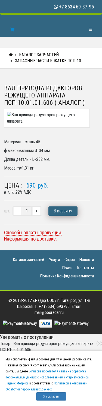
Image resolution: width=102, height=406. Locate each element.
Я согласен (51, 396)
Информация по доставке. (30, 239)
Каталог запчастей (39, 54)
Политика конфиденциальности (67, 276)
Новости (86, 259)
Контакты (85, 267)
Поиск (67, 267)
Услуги (54, 259)
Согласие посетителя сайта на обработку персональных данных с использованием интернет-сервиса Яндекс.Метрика (47, 377)
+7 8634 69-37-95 (76, 7)
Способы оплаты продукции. (33, 232)
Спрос (69, 259)
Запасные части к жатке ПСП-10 (48, 60)
